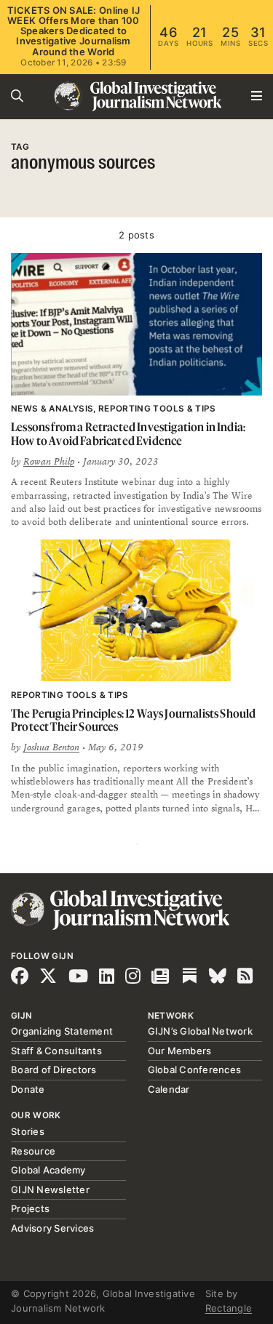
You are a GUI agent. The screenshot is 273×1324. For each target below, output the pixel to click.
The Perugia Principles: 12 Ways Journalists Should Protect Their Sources (133, 720)
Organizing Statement (62, 1031)
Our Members (180, 1050)
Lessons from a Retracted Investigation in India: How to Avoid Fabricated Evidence (128, 434)
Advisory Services (52, 1228)
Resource (33, 1151)
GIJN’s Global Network (200, 1031)
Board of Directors (54, 1069)
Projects (30, 1208)
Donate (28, 1089)
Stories (27, 1131)
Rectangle (228, 1308)
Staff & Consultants (56, 1050)
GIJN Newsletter (50, 1189)
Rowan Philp (48, 462)
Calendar (169, 1089)
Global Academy (48, 1170)
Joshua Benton (51, 747)
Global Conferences (195, 1069)
